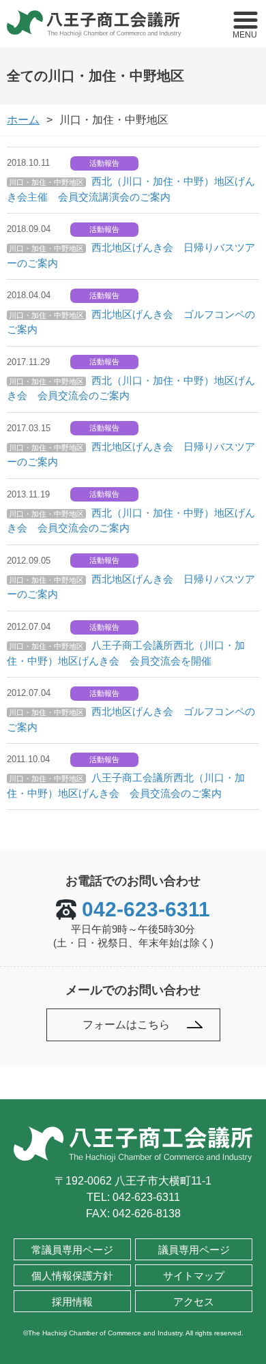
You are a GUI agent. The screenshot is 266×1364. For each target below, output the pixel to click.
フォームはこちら (126, 1024)
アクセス (193, 1301)
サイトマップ (193, 1275)
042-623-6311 (146, 909)
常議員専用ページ (72, 1250)
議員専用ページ (194, 1250)
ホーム (23, 120)
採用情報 (72, 1301)
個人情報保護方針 (72, 1275)
